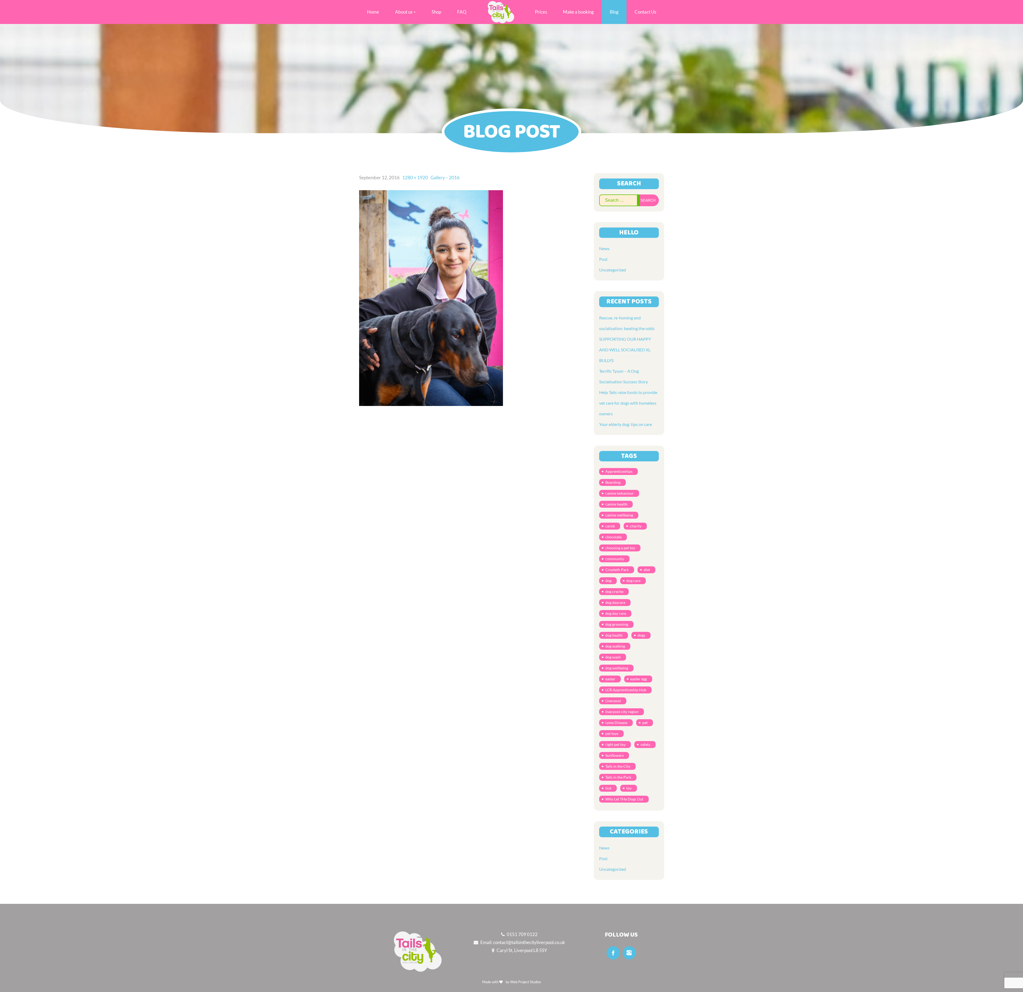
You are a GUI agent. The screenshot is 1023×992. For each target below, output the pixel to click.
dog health (614, 635)
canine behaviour (619, 493)
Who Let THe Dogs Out (624, 799)
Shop (436, 12)
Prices (541, 12)
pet (645, 722)
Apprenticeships (618, 471)
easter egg (638, 679)
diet (647, 569)
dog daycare (615, 602)
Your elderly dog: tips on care (625, 424)
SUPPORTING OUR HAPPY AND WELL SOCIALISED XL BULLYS (625, 349)
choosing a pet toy (620, 548)
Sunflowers (614, 755)
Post (603, 259)
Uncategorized (612, 269)
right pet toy (615, 744)
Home (373, 12)
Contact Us (645, 12)
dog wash (613, 657)
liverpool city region (622, 711)
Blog (614, 12)
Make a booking (578, 12)
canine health (616, 504)
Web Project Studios (525, 982)
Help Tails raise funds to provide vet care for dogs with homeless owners (628, 403)
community (614, 558)
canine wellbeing (619, 515)
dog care (633, 580)
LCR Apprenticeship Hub (625, 690)
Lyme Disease (616, 722)
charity (636, 526)
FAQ (461, 12)
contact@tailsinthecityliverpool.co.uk (529, 942)
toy (629, 788)
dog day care (615, 613)
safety (645, 744)
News (604, 248)
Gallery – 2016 (445, 177)
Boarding (612, 482)
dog (608, 580)
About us (403, 12)
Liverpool (613, 700)
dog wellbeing (616, 668)
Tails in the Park (618, 777)
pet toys (611, 733)
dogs (641, 635)
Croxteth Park (617, 569)
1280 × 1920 (415, 177)
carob (610, 526)
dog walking (615, 646)
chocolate (613, 537)
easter (610, 679)
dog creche (614, 591)
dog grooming (616, 624)
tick (608, 788)
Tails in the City (617, 766)
